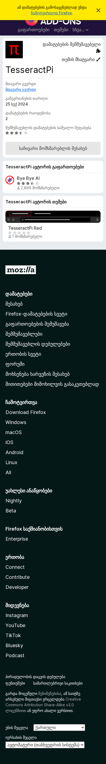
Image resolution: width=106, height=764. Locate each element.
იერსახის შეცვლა (21, 737)
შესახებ (14, 304)
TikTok (13, 635)
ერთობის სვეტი (23, 354)
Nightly (13, 500)
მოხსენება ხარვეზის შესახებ (37, 374)
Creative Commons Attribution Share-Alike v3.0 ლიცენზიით (43, 705)
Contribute (17, 577)
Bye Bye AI (28, 178)
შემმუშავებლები (23, 334)
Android (14, 452)
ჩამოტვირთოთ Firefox (51, 13)
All (8, 472)
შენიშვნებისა (49, 693)
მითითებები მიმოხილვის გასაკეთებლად (52, 384)
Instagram (16, 615)
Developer (17, 587)
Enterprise (16, 539)
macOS (13, 432)
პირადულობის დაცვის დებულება (35, 676)
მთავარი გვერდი (20, 89)
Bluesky (14, 645)
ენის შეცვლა (16, 727)
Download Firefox (25, 412)
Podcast (14, 655)
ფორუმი (14, 364)
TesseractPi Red (25, 228)
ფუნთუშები (15, 683)
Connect (15, 567)
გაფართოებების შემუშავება (37, 324)
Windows (15, 422)
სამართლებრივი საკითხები (58, 683)
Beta (10, 510)
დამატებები (18, 294)
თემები (61, 29)
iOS (9, 442)
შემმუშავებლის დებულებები (37, 344)
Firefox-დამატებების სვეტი (36, 314)
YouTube (15, 625)
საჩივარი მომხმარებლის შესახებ (53, 148)
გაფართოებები (33, 29)
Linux (11, 462)
